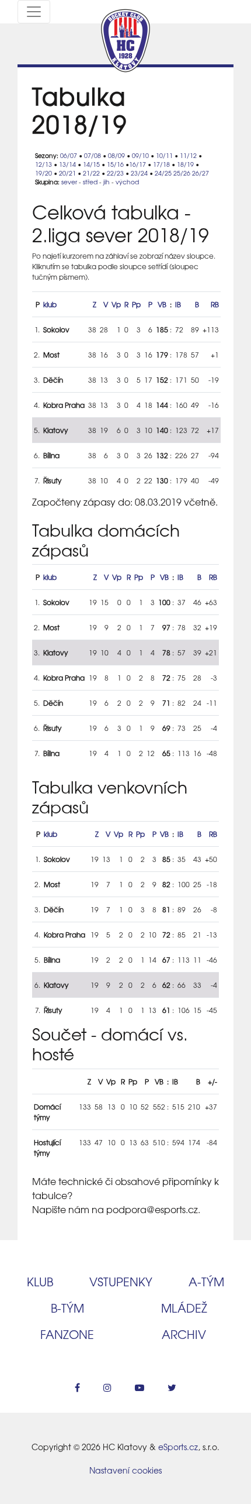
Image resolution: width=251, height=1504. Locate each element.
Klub (40, 1281)
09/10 (140, 155)
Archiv (184, 1334)
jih (106, 181)
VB (162, 304)
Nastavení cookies (125, 1470)
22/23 (115, 173)
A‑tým (206, 1281)
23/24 (139, 173)
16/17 (137, 164)
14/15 (91, 164)
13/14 (67, 164)
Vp (116, 304)
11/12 (188, 155)
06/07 (68, 155)
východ (127, 181)
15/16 (115, 164)
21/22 (91, 173)
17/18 (161, 164)
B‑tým (67, 1307)
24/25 (163, 173)
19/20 (43, 173)
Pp (136, 304)
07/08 (92, 155)
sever (69, 181)
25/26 (181, 173)
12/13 (43, 164)
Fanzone (67, 1334)
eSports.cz (178, 1447)
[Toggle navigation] (34, 11)
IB (178, 304)
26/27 (200, 173)
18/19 (185, 164)
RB (215, 304)
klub (50, 304)
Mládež (184, 1307)
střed (90, 181)
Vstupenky (120, 1281)
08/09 (116, 155)
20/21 (67, 173)
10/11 (164, 155)
